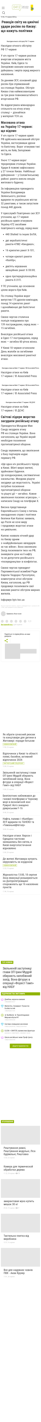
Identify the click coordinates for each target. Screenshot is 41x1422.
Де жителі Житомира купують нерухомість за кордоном (20, 860)
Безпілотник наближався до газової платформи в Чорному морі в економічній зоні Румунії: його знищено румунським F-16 (20, 802)
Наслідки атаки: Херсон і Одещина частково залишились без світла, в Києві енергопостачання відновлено (17, 842)
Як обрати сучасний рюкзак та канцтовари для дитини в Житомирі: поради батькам (19, 737)
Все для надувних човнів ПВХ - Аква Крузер (18, 1271)
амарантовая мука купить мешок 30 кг (19, 1203)
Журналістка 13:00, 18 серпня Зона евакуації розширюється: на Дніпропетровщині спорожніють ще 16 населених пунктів (20, 881)
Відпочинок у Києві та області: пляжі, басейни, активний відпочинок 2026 (20, 756)
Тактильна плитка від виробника (16, 1237)
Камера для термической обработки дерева (18, 1168)
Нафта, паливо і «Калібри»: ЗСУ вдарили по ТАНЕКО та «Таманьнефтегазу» (18, 822)
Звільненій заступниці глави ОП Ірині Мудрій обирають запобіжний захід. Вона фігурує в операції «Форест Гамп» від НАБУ (19, 779)
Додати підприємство (20, 1046)
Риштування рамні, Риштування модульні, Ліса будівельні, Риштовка (19, 1151)
